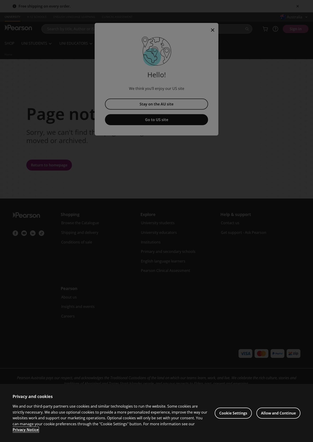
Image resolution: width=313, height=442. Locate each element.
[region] (156, 413)
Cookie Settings (233, 413)
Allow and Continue (278, 413)
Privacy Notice (25, 429)
